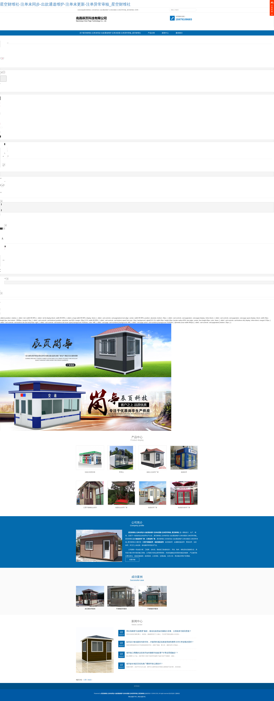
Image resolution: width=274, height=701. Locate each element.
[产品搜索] (194, 9)
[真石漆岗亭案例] (90, 596)
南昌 (89, 680)
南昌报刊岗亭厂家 (184, 507)
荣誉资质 (83, 38)
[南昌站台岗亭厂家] (121, 493)
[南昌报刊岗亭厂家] (184, 493)
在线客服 (272, 8)
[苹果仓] (121, 457)
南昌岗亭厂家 (152, 507)
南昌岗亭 (184, 472)
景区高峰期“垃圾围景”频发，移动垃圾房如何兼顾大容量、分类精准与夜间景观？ (158, 631)
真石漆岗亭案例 (90, 609)
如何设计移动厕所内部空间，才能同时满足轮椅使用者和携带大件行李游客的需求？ (160, 642)
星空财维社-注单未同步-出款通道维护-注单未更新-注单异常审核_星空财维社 (65, 4)
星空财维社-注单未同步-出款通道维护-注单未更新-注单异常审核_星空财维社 (154, 532)
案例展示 (179, 33)
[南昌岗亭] (184, 457)
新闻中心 (165, 33)
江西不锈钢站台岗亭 (90, 507)
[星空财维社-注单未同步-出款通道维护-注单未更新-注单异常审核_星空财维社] (113, 18)
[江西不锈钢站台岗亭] (90, 493)
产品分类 (151, 33)
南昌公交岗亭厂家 (153, 472)
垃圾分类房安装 (90, 472)
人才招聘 (96, 38)
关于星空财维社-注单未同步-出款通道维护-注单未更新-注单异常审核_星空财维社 (110, 33)
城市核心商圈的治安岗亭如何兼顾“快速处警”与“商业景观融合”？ (152, 653)
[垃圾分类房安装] (90, 457)
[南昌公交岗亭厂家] (153, 457)
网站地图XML (142, 696)
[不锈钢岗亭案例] (121, 596)
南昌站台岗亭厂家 (121, 507)
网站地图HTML (132, 696)
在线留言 (110, 38)
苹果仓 (121, 472)
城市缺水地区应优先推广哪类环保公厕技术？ (144, 664)
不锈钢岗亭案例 (121, 609)
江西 (84, 680)
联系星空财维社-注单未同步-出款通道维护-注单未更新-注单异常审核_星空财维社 (152, 38)
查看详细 (132, 559)
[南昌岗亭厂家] (153, 493)
